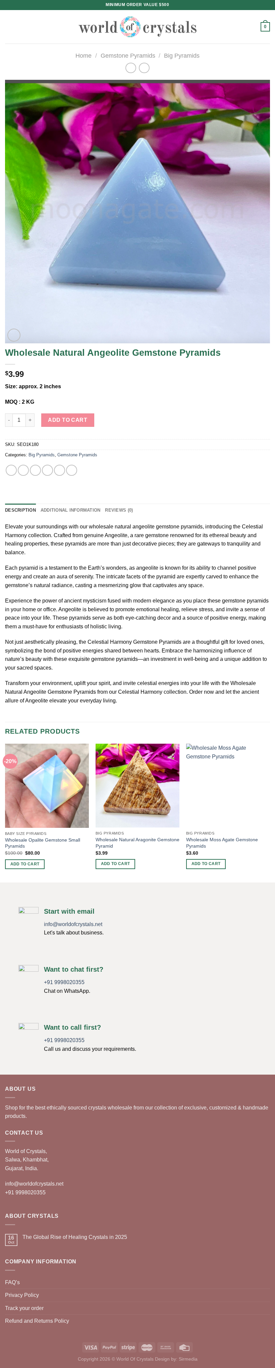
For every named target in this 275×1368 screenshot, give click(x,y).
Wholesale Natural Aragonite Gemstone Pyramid (137, 843)
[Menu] (9, 26)
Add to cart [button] (25, 864)
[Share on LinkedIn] (71, 470)
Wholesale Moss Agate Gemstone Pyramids (222, 843)
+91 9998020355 (64, 982)
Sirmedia (188, 1359)
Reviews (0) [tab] (119, 510)
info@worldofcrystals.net (73, 924)
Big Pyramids (182, 55)
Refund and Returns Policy (37, 1321)
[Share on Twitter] (35, 470)
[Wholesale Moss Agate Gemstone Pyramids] (228, 786)
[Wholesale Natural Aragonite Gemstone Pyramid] (137, 786)
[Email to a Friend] (47, 470)
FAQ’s (12, 1282)
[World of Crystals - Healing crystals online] (137, 26)
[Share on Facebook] (23, 470)
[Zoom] (13, 335)
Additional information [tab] (71, 510)
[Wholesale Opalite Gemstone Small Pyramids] (47, 786)
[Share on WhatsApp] (11, 470)
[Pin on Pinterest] (59, 470)
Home (83, 55)
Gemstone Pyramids (128, 55)
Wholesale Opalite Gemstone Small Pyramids (42, 843)
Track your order (24, 1308)
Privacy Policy (22, 1295)
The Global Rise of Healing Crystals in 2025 (74, 1237)
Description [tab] (20, 510)
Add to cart (67, 420)
